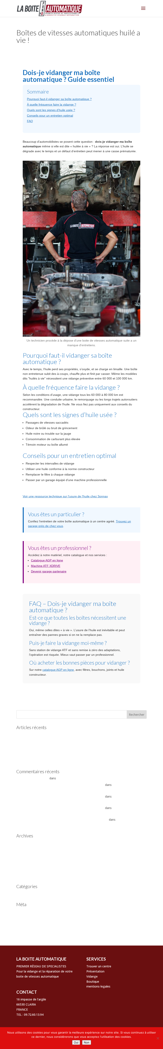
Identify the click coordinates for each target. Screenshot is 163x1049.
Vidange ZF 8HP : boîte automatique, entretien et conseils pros (60, 785)
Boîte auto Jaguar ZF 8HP (34, 760)
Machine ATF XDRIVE (45, 566)
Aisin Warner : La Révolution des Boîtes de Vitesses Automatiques (62, 819)
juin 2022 (22, 869)
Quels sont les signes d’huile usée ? (51, 110)
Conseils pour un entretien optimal (50, 115)
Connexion (23, 911)
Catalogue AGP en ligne (47, 560)
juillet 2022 (23, 862)
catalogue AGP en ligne (58, 669)
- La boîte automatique (32, 778)
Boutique (92, 981)
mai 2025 (22, 842)
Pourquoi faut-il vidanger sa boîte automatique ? (59, 99)
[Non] (158, 1038)
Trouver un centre (98, 966)
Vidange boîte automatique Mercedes (42, 741)
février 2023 (24, 856)
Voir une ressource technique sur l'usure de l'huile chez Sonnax (65, 496)
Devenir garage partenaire (48, 571)
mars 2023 (23, 849)
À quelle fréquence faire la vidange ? (51, 104)
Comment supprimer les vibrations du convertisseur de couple (100, 778)
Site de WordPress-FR (31, 931)
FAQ (30, 121)
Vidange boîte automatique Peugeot (41, 747)
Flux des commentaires (32, 924)
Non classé (24, 893)
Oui (76, 1042)
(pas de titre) (25, 734)
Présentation (95, 971)
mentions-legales (98, 986)
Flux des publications (30, 918)
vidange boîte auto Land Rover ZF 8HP (43, 754)
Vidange (92, 976)
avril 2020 (23, 875)
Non (86, 1042)
